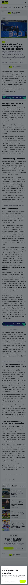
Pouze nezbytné (6, 581)
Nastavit (13, 581)
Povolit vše (22, 581)
